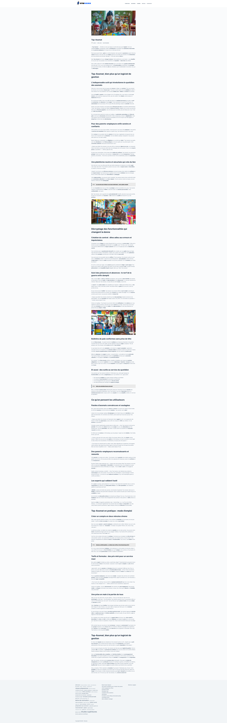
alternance (77, 684)
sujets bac (84, 709)
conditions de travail (79, 690)
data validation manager (107, 699)
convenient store (105, 697)
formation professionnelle (89, 696)
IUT (88, 698)
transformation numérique (90, 709)
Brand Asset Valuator (106, 684)
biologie (81, 686)
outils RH (88, 704)
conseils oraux (95, 690)
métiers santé (93, 702)
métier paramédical (79, 702)
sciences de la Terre (78, 709)
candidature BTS (89, 686)
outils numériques (83, 704)
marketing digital (92, 700)
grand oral (77, 698)
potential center (105, 689)
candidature (84, 686)
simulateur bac (105, 691)
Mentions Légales (132, 684)
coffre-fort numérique (92, 688)
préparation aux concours (82, 705)
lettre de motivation (82, 700)
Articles (143, 3)
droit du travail (78, 693)
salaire (85, 707)
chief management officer (107, 688)
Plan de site (149, 3)
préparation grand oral (93, 705)
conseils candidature (88, 690)
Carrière (138, 3)
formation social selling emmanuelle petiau (111, 695)
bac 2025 (77, 686)
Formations (127, 3)
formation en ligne (78, 696)
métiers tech (77, 704)
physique (92, 704)
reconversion (79, 707)
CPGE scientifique (86, 691)
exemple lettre (85, 693)
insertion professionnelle (83, 698)
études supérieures (89, 712)
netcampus (104, 694)
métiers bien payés (86, 702)
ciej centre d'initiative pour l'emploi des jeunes (112, 686)
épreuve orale (78, 712)
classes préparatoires (81, 688)
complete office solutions (107, 692)
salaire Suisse (90, 707)
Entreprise (133, 3)
